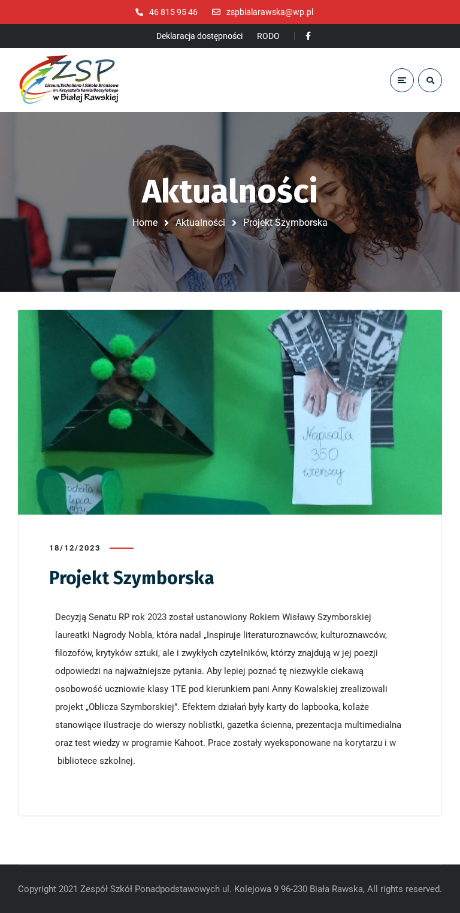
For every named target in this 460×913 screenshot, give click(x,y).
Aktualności (200, 222)
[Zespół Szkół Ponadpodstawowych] (69, 80)
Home (145, 222)
